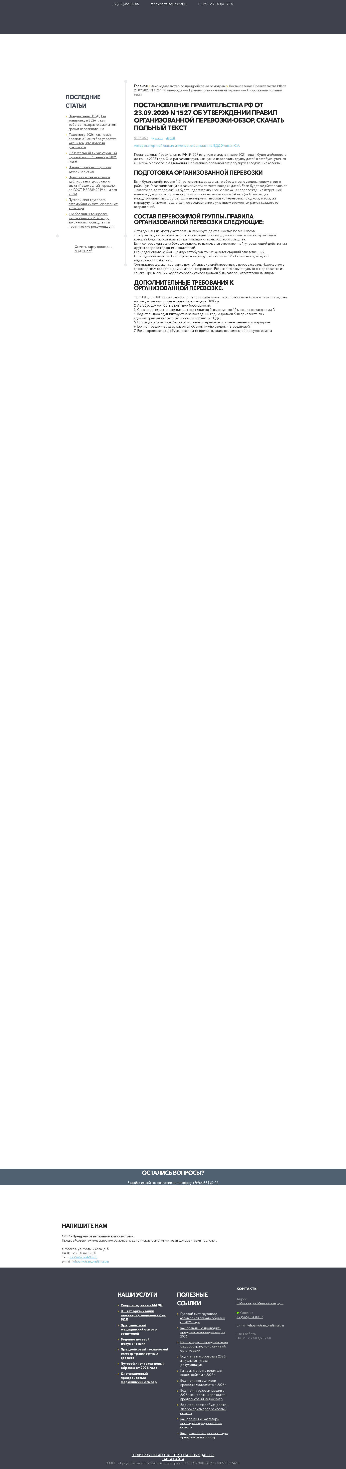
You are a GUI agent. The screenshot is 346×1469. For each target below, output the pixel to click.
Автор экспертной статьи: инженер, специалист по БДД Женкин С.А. (187, 145)
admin (159, 138)
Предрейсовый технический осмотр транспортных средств (144, 1353)
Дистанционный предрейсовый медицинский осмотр (139, 1377)
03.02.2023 (141, 138)
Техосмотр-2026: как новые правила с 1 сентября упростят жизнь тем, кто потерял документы (92, 141)
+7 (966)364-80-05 (250, 1317)
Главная (141, 86)
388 (172, 138)
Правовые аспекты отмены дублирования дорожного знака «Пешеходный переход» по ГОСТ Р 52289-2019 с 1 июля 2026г (93, 185)
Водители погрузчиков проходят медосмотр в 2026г (203, 1382)
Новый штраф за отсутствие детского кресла (90, 169)
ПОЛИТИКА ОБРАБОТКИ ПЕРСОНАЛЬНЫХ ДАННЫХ (173, 1455)
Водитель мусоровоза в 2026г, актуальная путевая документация (203, 1360)
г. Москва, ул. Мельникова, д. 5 (260, 1303)
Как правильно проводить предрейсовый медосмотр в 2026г (202, 1332)
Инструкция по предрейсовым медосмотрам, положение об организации (204, 1346)
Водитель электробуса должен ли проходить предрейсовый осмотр (204, 1409)
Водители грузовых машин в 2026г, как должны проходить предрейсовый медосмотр (203, 1394)
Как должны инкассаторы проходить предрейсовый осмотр (201, 1423)
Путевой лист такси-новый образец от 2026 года (143, 1365)
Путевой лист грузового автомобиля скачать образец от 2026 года (93, 204)
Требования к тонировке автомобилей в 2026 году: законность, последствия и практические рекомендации (92, 220)
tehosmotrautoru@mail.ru (169, 4)
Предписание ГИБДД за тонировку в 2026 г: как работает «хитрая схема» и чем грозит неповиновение (92, 122)
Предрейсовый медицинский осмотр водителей (139, 1329)
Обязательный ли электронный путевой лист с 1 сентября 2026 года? (93, 157)
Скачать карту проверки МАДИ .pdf (94, 249)
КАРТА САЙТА (173, 1459)
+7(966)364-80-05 (126, 4)
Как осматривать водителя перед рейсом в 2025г (201, 1372)
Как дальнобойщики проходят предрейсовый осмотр (204, 1435)
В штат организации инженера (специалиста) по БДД (143, 1315)
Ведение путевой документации (135, 1341)
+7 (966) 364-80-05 (83, 1257)
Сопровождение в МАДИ (142, 1305)
